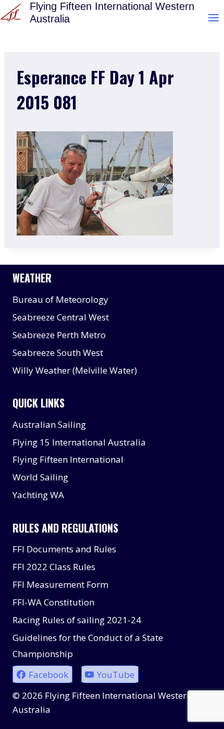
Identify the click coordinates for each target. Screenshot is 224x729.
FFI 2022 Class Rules (54, 567)
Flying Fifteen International (68, 459)
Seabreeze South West (58, 353)
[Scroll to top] (197, 713)
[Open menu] (213, 17)
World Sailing (40, 477)
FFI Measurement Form (60, 584)
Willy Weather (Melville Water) (75, 370)
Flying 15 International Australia (79, 442)
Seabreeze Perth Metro (59, 335)
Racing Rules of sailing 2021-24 (77, 620)
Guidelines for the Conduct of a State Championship (88, 646)
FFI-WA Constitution (53, 602)
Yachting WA (38, 495)
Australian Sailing (49, 424)
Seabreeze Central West (61, 317)
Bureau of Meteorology (60, 299)
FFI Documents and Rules (64, 549)
